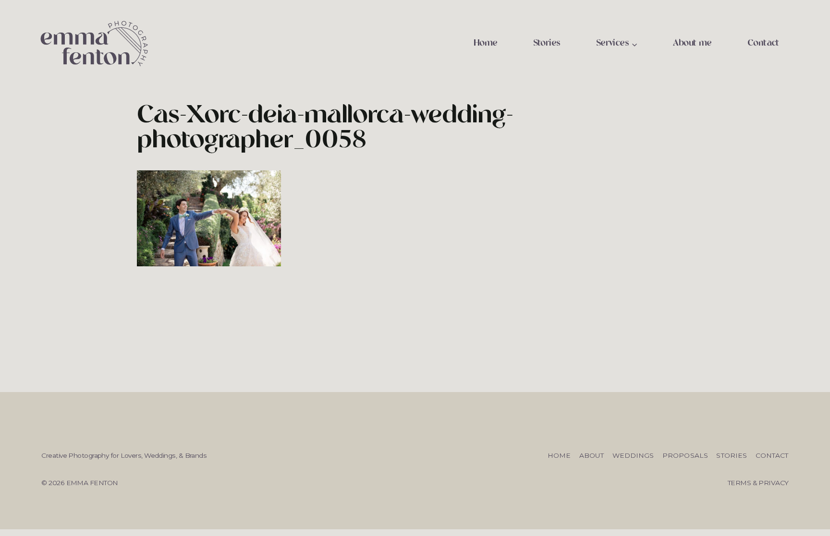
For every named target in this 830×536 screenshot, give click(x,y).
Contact (763, 43)
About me (692, 43)
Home (486, 43)
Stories (547, 43)
